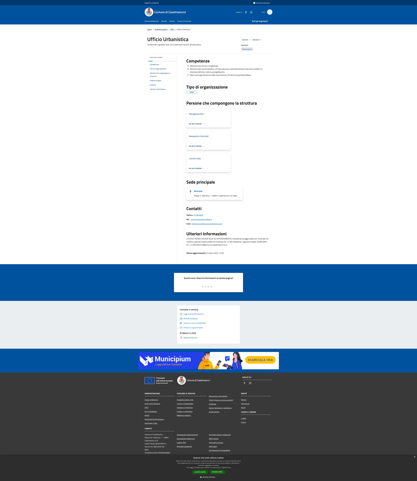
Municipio (198, 191)
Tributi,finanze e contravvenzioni (221, 400)
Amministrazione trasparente (220, 434)
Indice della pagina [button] (156, 57)
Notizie (243, 399)
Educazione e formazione (218, 396)
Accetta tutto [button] (200, 472)
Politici (147, 415)
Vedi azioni (256, 40)
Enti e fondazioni (151, 411)
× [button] (414, 457)
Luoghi (243, 418)
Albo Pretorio (214, 438)
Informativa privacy (216, 442)
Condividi (245, 40)
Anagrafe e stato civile (185, 399)
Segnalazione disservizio (186, 438)
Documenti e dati (151, 423)
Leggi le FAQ (181, 442)
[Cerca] (269, 12)
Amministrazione (161, 29)
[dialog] (208, 468)
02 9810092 (198, 215)
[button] (208, 477)
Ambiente (212, 404)
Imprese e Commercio (185, 407)
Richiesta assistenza (184, 446)
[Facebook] (245, 12)
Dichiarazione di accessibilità (219, 450)
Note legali (213, 446)
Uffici (172, 29)
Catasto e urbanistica (184, 411)
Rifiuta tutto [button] (217, 472)
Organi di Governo (151, 399)
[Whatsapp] (250, 12)
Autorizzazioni (214, 412)
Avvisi (243, 407)
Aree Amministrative (152, 403)
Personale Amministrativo (154, 419)
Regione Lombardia (152, 3)
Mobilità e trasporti (184, 415)
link (229, 467)
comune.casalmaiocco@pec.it (201, 219)
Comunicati (245, 403)
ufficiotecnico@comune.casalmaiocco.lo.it (207, 223)
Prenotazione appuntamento (187, 434)
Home (149, 29)
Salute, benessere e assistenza (220, 408)
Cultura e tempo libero (185, 403)
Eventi (243, 422)
